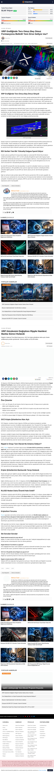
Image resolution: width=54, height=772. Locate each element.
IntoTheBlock (42, 735)
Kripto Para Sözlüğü (32, 729)
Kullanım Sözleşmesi (7, 741)
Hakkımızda (5, 725)
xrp (13, 568)
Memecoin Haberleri (19, 753)
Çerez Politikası (6, 745)
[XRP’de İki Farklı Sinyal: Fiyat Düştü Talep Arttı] (13, 247)
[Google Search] (38, 79)
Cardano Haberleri (19, 737)
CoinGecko (42, 727)
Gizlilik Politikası (6, 743)
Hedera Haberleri (19, 745)
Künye (4, 727)
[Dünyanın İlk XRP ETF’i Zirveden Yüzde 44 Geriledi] (40, 247)
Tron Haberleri (18, 751)
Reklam (4, 753)
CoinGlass (42, 729)
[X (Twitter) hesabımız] (21, 716)
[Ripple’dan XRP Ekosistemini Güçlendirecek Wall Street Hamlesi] (40, 266)
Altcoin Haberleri (6, 285)
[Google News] (49, 79)
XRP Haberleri (49, 43)
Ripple (6, 447)
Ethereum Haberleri (19, 731)
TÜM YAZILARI (49, 38)
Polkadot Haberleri (19, 747)
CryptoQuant (42, 733)
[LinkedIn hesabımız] (31, 716)
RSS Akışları (5, 737)
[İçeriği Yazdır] (17, 78)
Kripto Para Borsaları (32, 727)
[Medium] (7, 212)
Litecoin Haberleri (19, 741)
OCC (3, 568)
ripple (8, 568)
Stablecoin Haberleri (19, 755)
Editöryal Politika (6, 747)
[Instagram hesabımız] (23, 716)
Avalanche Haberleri (19, 739)
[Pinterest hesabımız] (29, 716)
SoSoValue (42, 731)
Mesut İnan (7, 38)
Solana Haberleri (18, 735)
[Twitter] (3, 212)
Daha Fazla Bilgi (42, 770)
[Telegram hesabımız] (34, 716)
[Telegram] (9, 212)
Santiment (42, 737)
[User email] (13, 212)
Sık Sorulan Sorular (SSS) (8, 751)
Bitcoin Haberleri (18, 727)
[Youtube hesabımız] (25, 716)
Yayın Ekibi (5, 729)
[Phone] (11, 212)
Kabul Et (50, 770)
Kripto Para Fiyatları (32, 725)
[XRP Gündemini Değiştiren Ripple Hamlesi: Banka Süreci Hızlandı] (40, 227)
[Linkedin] (5, 212)
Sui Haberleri (18, 749)
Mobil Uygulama (6, 735)
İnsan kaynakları (6, 733)
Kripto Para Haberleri (19, 725)
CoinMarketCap (43, 725)
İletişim (4, 755)
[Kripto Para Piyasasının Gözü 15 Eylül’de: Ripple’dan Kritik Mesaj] (13, 227)
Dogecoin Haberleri (19, 743)
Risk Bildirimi (5, 739)
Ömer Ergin (7, 41)
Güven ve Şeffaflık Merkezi (8, 731)
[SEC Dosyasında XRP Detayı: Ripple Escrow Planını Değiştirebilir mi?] (40, 655)
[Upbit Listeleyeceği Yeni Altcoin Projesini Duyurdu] (27, 301)
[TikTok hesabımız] (27, 716)
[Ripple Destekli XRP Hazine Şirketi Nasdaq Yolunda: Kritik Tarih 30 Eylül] (13, 266)
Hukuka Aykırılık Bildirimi (8, 749)
